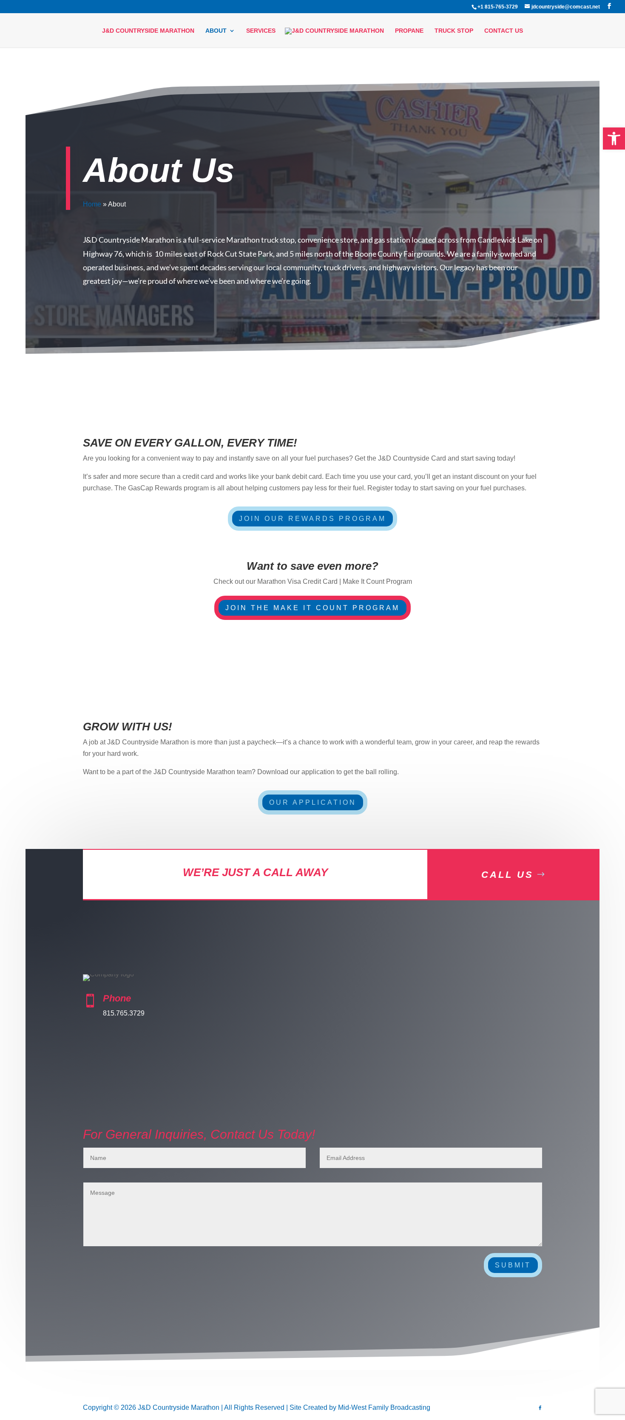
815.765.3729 (124, 1013)
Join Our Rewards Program (312, 518)
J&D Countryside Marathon (148, 31)
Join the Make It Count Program (312, 607)
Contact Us (503, 31)
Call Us (507, 874)
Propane (409, 31)
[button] (614, 138)
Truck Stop (454, 31)
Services (261, 31)
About (216, 31)
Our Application (312, 802)
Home (92, 204)
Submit (513, 1265)
